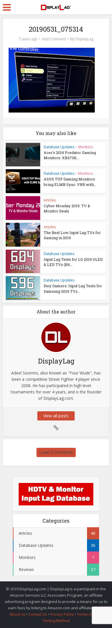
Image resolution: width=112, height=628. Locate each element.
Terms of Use (89, 614)
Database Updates (59, 146)
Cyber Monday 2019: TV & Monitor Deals (67, 208)
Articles (50, 200)
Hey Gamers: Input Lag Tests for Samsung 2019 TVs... (73, 288)
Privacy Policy (62, 614)
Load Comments (56, 452)
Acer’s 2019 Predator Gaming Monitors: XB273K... (70, 155)
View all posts (56, 415)
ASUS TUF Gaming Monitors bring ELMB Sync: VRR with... (70, 181)
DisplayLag (84, 39)
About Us (17, 614)
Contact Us (37, 614)
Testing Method (56, 620)
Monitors (85, 146)
